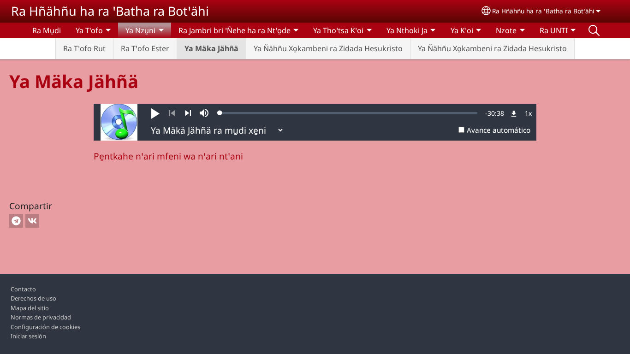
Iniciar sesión (28, 336)
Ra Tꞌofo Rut (84, 48)
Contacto (23, 289)
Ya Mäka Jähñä (211, 48)
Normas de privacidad (41, 317)
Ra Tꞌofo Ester (145, 48)
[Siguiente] (188, 113)
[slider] (348, 113)
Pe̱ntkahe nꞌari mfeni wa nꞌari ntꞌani (168, 156)
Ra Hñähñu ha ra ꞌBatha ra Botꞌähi (110, 10)
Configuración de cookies (45, 327)
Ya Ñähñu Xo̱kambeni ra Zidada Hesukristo (328, 48)
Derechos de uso (33, 298)
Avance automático (498, 130)
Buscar (594, 30)
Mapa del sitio (30, 308)
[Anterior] (172, 113)
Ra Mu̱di (46, 30)
